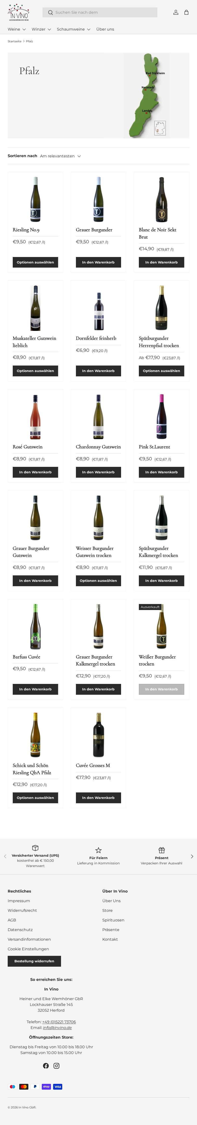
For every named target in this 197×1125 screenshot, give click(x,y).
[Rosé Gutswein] (35, 417)
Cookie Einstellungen (28, 949)
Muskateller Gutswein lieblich (34, 341)
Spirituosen (113, 920)
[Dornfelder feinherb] (98, 308)
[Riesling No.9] (35, 199)
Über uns (105, 29)
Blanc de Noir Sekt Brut (157, 233)
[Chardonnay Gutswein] (98, 417)
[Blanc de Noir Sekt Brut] (161, 199)
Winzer (38, 29)
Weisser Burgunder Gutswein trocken (95, 552)
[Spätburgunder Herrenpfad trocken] (161, 308)
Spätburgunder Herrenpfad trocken (159, 341)
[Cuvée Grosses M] (98, 735)
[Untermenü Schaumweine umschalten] (89, 29)
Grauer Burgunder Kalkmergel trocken (95, 660)
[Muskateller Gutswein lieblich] (35, 308)
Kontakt (110, 939)
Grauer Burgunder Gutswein (31, 552)
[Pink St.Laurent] (161, 417)
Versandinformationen (29, 939)
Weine (14, 29)
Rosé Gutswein (28, 447)
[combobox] (100, 12)
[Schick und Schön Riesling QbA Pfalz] (35, 735)
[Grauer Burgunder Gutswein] (35, 518)
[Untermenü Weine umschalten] (24, 29)
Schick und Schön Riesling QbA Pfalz (32, 769)
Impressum (19, 901)
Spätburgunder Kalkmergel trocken (158, 552)
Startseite (14, 41)
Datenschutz (20, 929)
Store (107, 910)
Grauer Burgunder (94, 229)
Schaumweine (71, 29)
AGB (12, 920)
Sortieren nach (22, 156)
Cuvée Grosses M (93, 765)
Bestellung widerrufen (34, 961)
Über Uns (111, 901)
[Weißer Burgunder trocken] (161, 626)
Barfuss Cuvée (26, 657)
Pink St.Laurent (154, 447)
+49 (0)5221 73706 (59, 1022)
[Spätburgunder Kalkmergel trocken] (161, 518)
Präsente (110, 929)
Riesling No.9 (26, 229)
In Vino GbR (27, 1107)
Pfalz (29, 41)
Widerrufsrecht (22, 910)
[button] (186, 12)
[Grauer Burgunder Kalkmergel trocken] (98, 626)
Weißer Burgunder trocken (157, 660)
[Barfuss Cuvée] (35, 626)
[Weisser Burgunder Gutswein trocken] (98, 518)
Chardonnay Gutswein (98, 447)
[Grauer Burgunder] (98, 199)
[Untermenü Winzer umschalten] (49, 29)
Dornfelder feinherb (96, 338)
